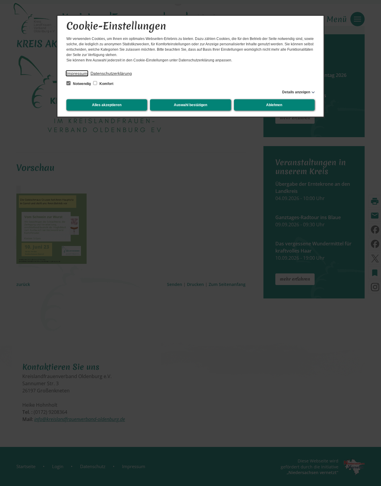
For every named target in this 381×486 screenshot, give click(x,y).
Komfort (106, 84)
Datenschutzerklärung (111, 73)
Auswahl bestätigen (190, 105)
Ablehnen (274, 105)
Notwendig (82, 84)
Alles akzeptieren (106, 105)
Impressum (77, 73)
